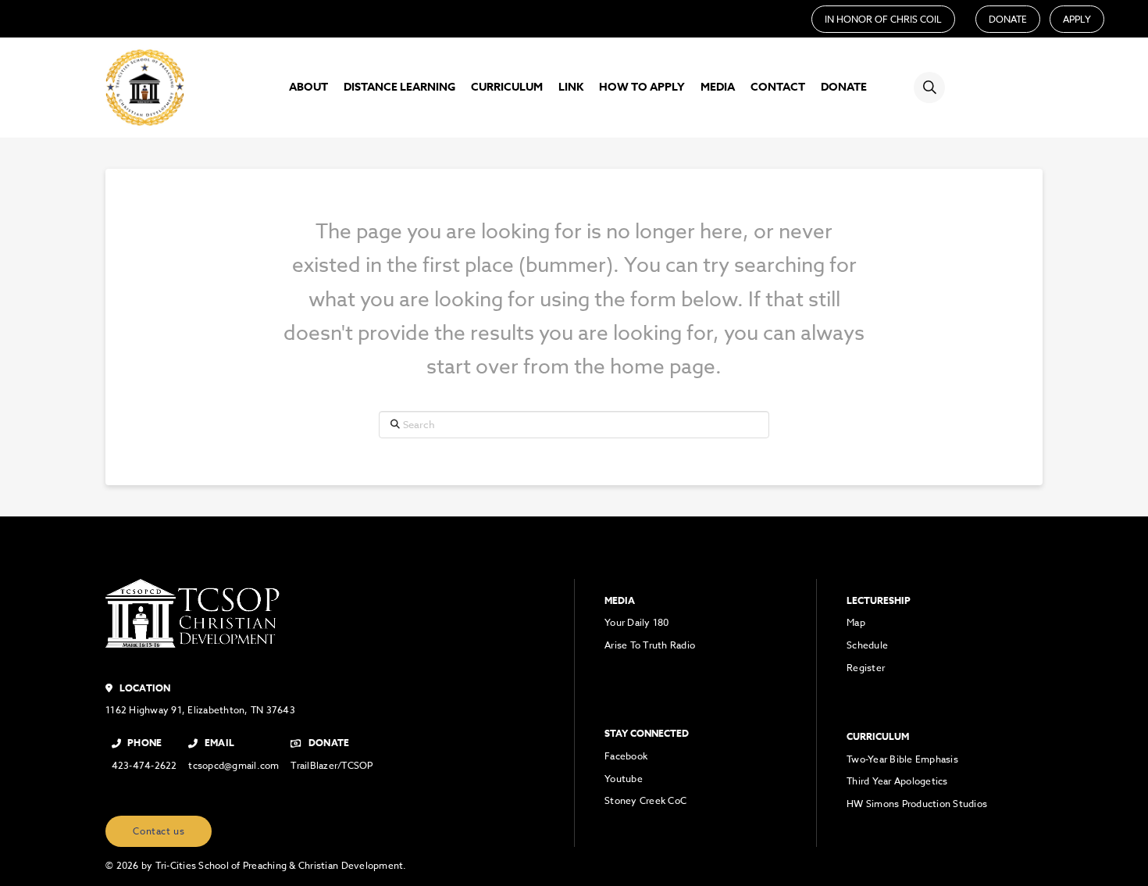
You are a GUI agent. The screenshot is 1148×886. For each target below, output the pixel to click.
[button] (929, 87)
